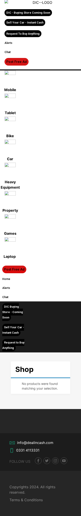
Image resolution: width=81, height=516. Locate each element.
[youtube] (64, 460)
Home (6, 279)
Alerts (8, 43)
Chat (7, 52)
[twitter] (46, 460)
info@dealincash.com (35, 442)
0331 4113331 (27, 450)
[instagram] (55, 460)
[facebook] (38, 460)
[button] (28, 12)
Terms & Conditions (26, 500)
